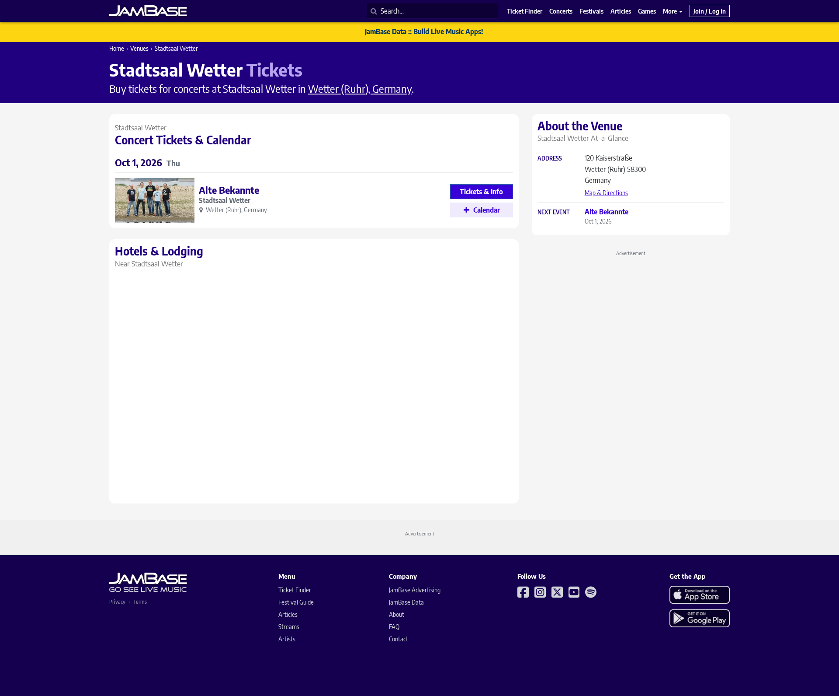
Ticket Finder (294, 590)
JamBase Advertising (414, 590)
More (670, 11)
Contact (398, 639)
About (396, 614)
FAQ (394, 626)
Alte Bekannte (229, 190)
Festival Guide (296, 602)
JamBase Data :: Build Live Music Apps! (424, 31)
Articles (288, 614)
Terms (140, 601)
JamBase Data (406, 602)
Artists (286, 639)
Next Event (553, 212)
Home (116, 48)
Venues (139, 48)
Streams (288, 626)
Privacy (117, 601)
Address (549, 158)
